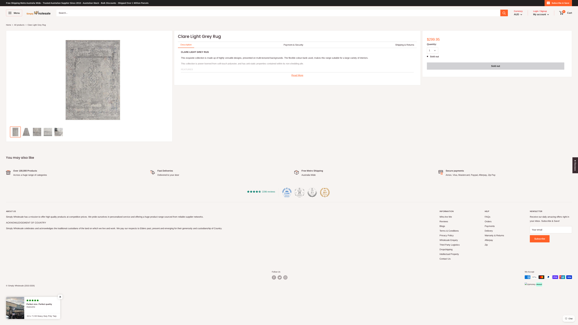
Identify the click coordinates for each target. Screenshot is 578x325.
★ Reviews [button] (575, 165)
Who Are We (446, 216)
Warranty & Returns (494, 235)
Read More (297, 75)
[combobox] (278, 13)
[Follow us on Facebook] (274, 277)
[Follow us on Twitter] (280, 277)
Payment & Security (293, 44)
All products (19, 25)
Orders (488, 221)
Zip (486, 244)
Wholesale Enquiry (449, 240)
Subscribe (539, 238)
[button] (60, 297)
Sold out (495, 66)
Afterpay (489, 240)
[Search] (504, 13)
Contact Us (445, 258)
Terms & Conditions (449, 230)
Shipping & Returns (404, 44)
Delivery (489, 230)
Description (186, 44)
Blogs (442, 226)
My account (540, 14)
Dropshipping (446, 249)
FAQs (487, 216)
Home (8, 25)
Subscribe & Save (560, 3)
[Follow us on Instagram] (285, 277)
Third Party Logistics (450, 244)
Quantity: (432, 44)
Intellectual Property (449, 254)
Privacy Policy (447, 235)
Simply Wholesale (16, 286)
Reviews (444, 221)
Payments (490, 226)
